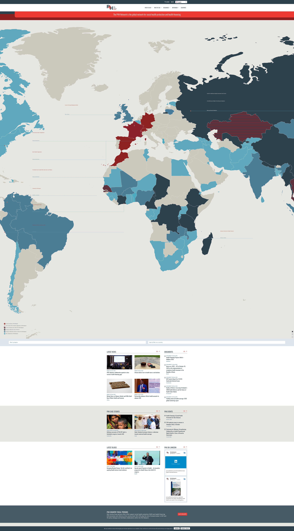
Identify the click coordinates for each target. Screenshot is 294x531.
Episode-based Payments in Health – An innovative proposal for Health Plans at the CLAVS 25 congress (147, 470)
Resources (166, 8)
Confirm (177, 528)
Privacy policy (185, 528)
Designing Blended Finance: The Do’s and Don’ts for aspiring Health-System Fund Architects (119, 469)
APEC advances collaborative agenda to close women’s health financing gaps (118, 373)
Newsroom (175, 8)
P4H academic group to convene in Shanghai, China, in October (175, 423)
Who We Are (148, 8)
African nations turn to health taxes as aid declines (147, 372)
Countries (183, 8)
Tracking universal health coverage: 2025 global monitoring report (176, 399)
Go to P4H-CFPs (182, 514)
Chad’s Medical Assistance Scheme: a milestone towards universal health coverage (146, 433)
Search (167, 2)
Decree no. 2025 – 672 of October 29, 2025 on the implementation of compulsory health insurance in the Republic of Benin (176, 369)
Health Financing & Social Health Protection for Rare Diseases (174, 417)
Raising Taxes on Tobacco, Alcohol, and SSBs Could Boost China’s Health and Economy (119, 397)
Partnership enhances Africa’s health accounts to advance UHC (147, 397)
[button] (175, 462)
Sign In (172, 2)
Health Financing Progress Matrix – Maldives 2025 (175, 358)
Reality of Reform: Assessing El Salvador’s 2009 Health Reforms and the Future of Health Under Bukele (176, 390)
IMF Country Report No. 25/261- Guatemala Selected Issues (174, 380)
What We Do (157, 8)
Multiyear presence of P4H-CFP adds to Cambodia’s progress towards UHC (116, 433)
